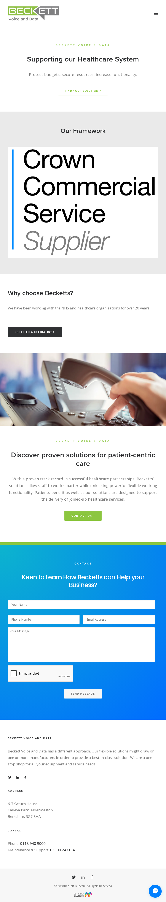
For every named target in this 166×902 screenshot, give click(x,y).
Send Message (83, 693)
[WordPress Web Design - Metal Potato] (83, 896)
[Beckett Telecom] (33, 13)
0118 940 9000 (33, 843)
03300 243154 (62, 849)
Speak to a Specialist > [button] (35, 332)
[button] (156, 13)
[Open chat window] (155, 891)
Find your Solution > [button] (83, 91)
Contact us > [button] (83, 515)
